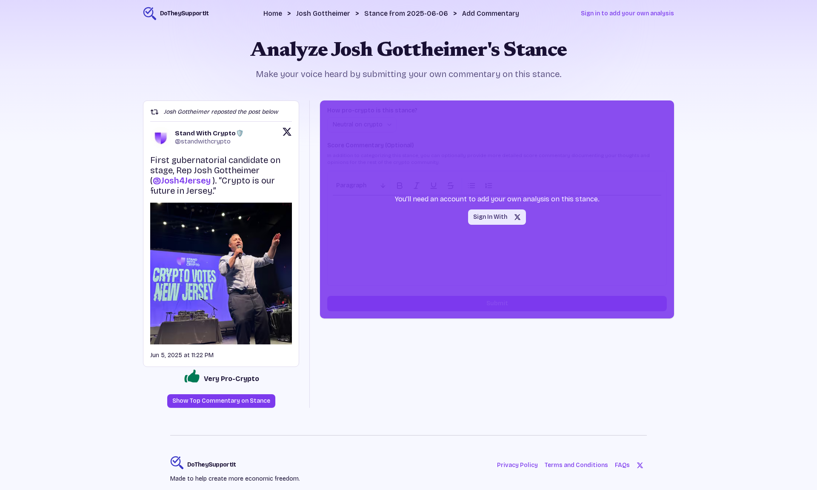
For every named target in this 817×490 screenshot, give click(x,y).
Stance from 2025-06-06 (406, 13)
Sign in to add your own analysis (627, 13)
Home (272, 13)
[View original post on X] (287, 137)
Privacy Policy (517, 465)
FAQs (622, 465)
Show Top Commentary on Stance (221, 400)
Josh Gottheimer (323, 13)
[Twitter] (640, 465)
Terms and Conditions (576, 465)
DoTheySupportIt (211, 464)
